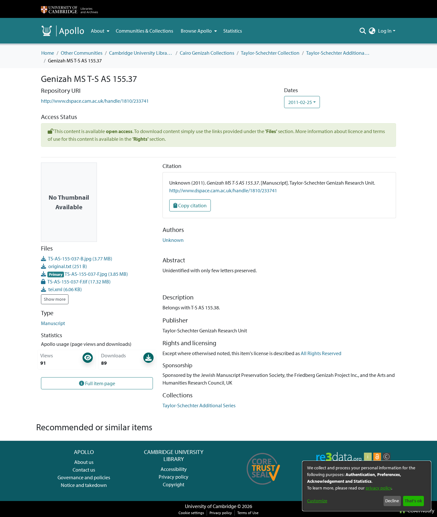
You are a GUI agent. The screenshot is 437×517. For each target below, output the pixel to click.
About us (83, 462)
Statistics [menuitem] (232, 31)
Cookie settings (191, 512)
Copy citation (192, 205)
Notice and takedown (84, 485)
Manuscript (53, 323)
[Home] (69, 9)
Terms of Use (247, 512)
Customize (317, 501)
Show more (55, 299)
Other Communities (81, 53)
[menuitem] (99, 31)
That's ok (413, 501)
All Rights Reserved (321, 353)
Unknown (173, 240)
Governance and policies (84, 477)
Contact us (84, 469)
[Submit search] (363, 31)
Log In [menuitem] (385, 31)
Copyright (173, 484)
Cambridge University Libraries (141, 53)
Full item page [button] (99, 383)
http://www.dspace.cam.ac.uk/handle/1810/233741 (95, 101)
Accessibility (174, 469)
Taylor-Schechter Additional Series (338, 53)
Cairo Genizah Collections (207, 53)
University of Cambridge (210, 506)
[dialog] (367, 486)
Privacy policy (173, 476)
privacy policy (378, 488)
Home (47, 53)
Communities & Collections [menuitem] (144, 31)
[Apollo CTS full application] (263, 487)
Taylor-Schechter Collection (270, 53)
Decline (392, 501)
